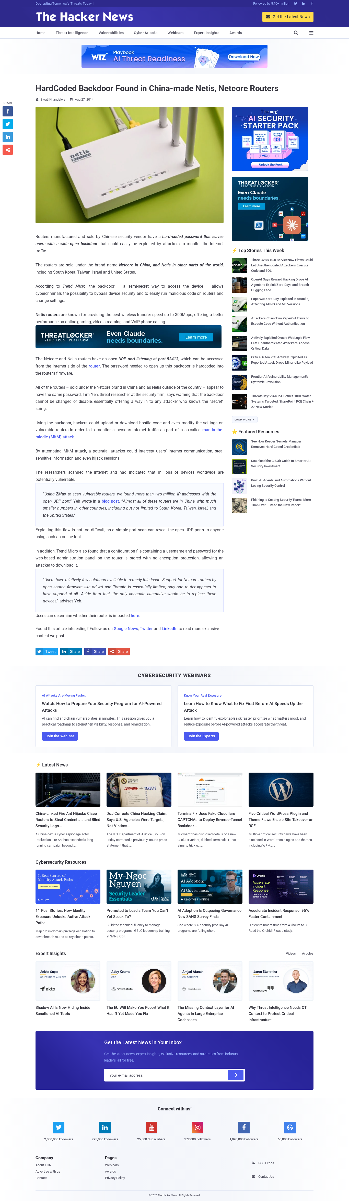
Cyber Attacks (145, 33)
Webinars (175, 33)
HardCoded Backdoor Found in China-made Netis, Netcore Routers (157, 88)
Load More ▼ (245, 419)
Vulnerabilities (111, 33)
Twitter (146, 628)
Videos (291, 953)
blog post (110, 501)
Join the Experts (201, 736)
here (135, 615)
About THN (43, 1165)
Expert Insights (206, 33)
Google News (126, 628)
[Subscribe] (235, 1075)
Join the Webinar (60, 736)
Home (40, 33)
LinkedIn (170, 628)
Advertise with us (48, 1171)
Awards (235, 33)
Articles (307, 953)
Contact (41, 1178)
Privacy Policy (115, 1178)
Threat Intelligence (72, 33)
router (94, 366)
